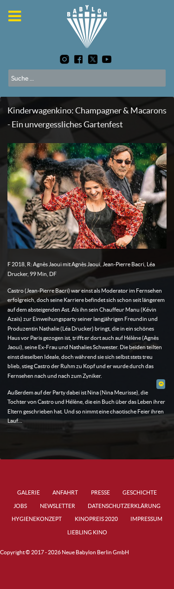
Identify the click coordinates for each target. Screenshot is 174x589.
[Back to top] (160, 384)
